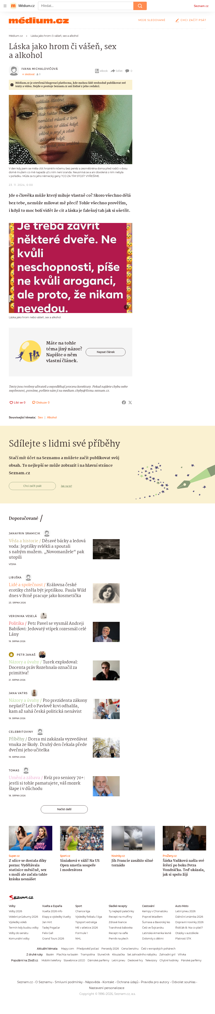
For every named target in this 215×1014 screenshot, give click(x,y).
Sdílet (119, 70)
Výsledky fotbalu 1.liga (88, 916)
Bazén (50, 954)
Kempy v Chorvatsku (155, 911)
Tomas (14, 770)
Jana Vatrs (18, 693)
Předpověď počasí (88, 948)
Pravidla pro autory (155, 982)
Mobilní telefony (51, 960)
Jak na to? (66, 486)
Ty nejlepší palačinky (121, 911)
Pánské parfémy (191, 960)
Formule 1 (81, 933)
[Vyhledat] (140, 6)
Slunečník (103, 954)
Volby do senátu (18, 933)
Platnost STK (183, 938)
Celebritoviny (21, 731)
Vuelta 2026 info (52, 911)
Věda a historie (23, 541)
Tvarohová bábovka (120, 927)
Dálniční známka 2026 (189, 916)
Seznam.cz (201, 6)
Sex (40, 417)
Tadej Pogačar (51, 927)
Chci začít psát (193, 20)
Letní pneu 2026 (185, 911)
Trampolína (88, 954)
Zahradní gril (167, 954)
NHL (78, 938)
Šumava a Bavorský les (156, 922)
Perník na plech (118, 938)
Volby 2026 (15, 911)
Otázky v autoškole (186, 933)
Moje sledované (151, 20)
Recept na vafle (118, 933)
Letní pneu (118, 960)
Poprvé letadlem (152, 916)
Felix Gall (47, 933)
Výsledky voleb (18, 922)
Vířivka (182, 954)
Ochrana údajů (127, 982)
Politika (16, 623)
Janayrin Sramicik (24, 533)
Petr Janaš (26, 654)
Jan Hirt (47, 922)
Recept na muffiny (120, 916)
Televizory (151, 960)
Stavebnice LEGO (74, 960)
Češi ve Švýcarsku (153, 927)
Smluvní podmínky (69, 982)
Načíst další (64, 809)
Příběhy (16, 739)
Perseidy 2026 (110, 948)
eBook (104, 70)
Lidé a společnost (26, 585)
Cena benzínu (130, 948)
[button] (70, 129)
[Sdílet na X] (130, 402)
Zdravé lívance (118, 922)
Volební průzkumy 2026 (23, 916)
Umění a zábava (24, 778)
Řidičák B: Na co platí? (189, 927)
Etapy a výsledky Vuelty (56, 916)
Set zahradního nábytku (142, 954)
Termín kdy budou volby (23, 927)
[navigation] (5, 6)
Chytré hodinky (169, 960)
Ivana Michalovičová (39, 68)
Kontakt (108, 982)
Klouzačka (118, 954)
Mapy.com (67, 948)
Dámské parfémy (98, 960)
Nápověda (92, 982)
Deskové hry (135, 960)
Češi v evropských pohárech (158, 948)
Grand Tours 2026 (53, 938)
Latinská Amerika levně (156, 933)
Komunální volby (19, 938)
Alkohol (52, 417)
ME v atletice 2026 (86, 927)
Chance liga (82, 911)
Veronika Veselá (23, 616)
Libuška (15, 577)
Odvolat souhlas (183, 982)
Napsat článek (106, 352)
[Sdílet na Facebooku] (124, 402)
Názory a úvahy (24, 662)
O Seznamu (43, 982)
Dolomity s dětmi (153, 938)
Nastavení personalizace (106, 988)
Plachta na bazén (67, 954)
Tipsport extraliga (86, 922)
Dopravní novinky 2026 (189, 922)
